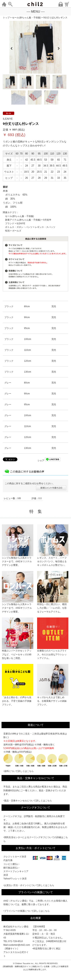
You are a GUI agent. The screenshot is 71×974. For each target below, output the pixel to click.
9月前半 (47, 220)
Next (60, 47)
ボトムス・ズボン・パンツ (18, 227)
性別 (7, 230)
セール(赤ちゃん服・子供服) (19, 216)
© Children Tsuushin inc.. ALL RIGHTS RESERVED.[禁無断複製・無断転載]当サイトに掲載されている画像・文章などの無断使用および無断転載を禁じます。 (35, 966)
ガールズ (16, 230)
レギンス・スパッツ (45, 227)
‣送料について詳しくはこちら (18, 771)
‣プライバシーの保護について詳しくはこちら (26, 911)
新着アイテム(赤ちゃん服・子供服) (23, 220)
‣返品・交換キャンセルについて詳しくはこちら (27, 800)
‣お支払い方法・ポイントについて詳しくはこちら (28, 885)
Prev (12, 47)
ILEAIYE (21, 223)
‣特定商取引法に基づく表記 (46, 948)
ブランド (9, 223)
